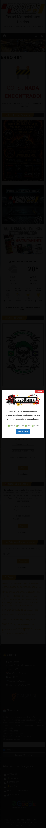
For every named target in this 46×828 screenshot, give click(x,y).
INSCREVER (23, 431)
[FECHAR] (39, 391)
